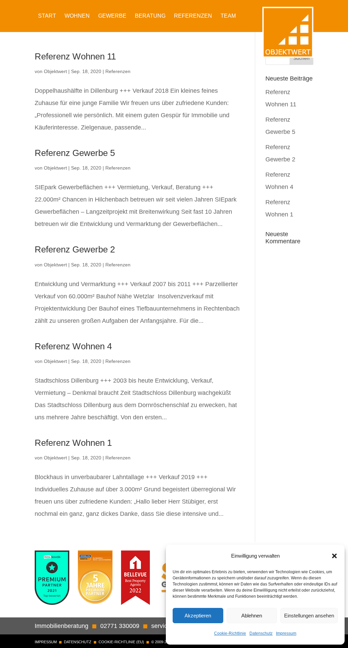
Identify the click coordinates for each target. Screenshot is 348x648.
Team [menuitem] (228, 16)
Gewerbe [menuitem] (112, 16)
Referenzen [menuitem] (193, 16)
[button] (334, 556)
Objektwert (55, 71)
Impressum (286, 633)
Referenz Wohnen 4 (73, 346)
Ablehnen (251, 615)
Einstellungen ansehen (309, 615)
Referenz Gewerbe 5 (75, 153)
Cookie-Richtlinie (230, 633)
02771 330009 (119, 626)
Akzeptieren (198, 615)
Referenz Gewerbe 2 (75, 249)
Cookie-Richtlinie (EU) (121, 642)
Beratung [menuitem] (150, 16)
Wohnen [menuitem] (77, 16)
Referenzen (117, 71)
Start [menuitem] (47, 16)
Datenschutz (261, 633)
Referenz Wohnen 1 (73, 443)
